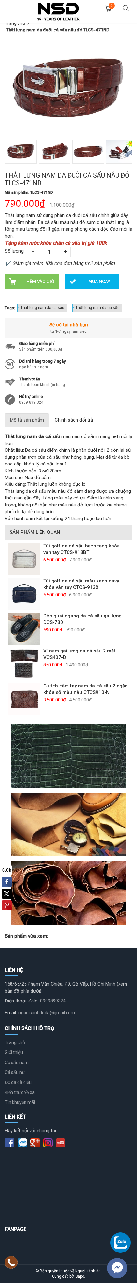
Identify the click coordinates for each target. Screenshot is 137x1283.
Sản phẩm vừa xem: (26, 936)
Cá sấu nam (17, 1062)
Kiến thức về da (20, 1092)
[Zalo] (120, 1242)
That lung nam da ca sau (42, 307)
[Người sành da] (58, 11)
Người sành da (88, 1271)
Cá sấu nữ (15, 1072)
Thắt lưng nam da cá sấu (97, 307)
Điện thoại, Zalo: (22, 1001)
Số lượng (14, 251)
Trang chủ (15, 23)
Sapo (80, 1276)
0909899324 (53, 1000)
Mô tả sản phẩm (27, 420)
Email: (11, 1012)
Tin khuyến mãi (20, 1102)
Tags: (10, 307)
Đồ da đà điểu (18, 1082)
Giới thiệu (14, 1052)
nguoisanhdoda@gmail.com (46, 1012)
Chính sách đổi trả (74, 420)
